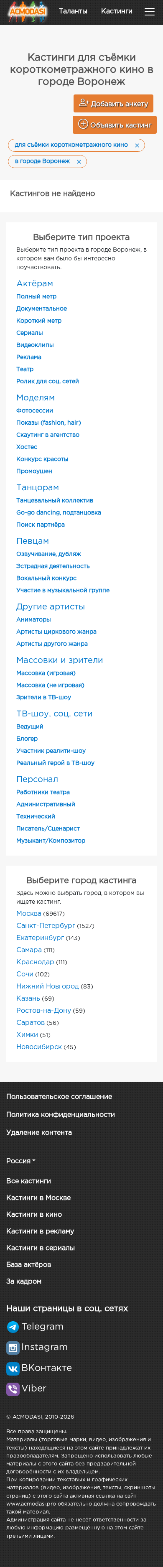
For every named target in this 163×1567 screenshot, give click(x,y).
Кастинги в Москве (38, 1198)
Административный (45, 804)
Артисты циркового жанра (56, 631)
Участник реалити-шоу (51, 751)
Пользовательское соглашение (59, 1097)
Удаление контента (39, 1133)
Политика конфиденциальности (60, 1115)
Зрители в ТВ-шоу (43, 697)
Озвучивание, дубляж (48, 554)
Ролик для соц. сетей (47, 381)
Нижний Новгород (47, 987)
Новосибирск (39, 1047)
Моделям (35, 398)
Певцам (32, 541)
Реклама (28, 357)
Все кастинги (28, 1181)
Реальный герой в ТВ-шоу (55, 763)
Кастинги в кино (34, 1215)
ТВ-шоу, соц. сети (54, 714)
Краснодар (35, 962)
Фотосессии (34, 410)
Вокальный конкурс (46, 578)
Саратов (30, 1023)
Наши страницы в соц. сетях (67, 1308)
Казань (28, 999)
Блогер (27, 738)
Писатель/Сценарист (48, 828)
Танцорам (37, 488)
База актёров (28, 1265)
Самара (29, 950)
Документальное (41, 308)
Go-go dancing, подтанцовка (58, 512)
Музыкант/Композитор (50, 840)
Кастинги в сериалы (40, 1248)
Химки (27, 1035)
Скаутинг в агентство (47, 435)
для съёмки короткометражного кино (71, 145)
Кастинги (116, 11)
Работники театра (43, 792)
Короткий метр (38, 321)
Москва (28, 914)
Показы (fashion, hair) (48, 423)
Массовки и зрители (59, 660)
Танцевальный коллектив (54, 500)
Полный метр (36, 296)
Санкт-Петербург (45, 926)
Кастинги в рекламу (40, 1231)
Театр (24, 369)
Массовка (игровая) (46, 673)
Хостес (26, 447)
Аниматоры (33, 619)
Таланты (73, 11)
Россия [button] (18, 1161)
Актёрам (34, 284)
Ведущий (29, 726)
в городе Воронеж (42, 161)
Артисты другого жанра (52, 644)
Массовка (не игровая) (50, 685)
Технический (35, 816)
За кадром (23, 1282)
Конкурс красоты (42, 459)
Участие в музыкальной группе (63, 590)
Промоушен (34, 471)
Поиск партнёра (40, 524)
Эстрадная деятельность (53, 566)
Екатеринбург (40, 938)
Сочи (24, 974)
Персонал (37, 779)
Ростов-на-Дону (43, 1011)
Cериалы (29, 333)
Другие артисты (50, 607)
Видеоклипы (35, 345)
